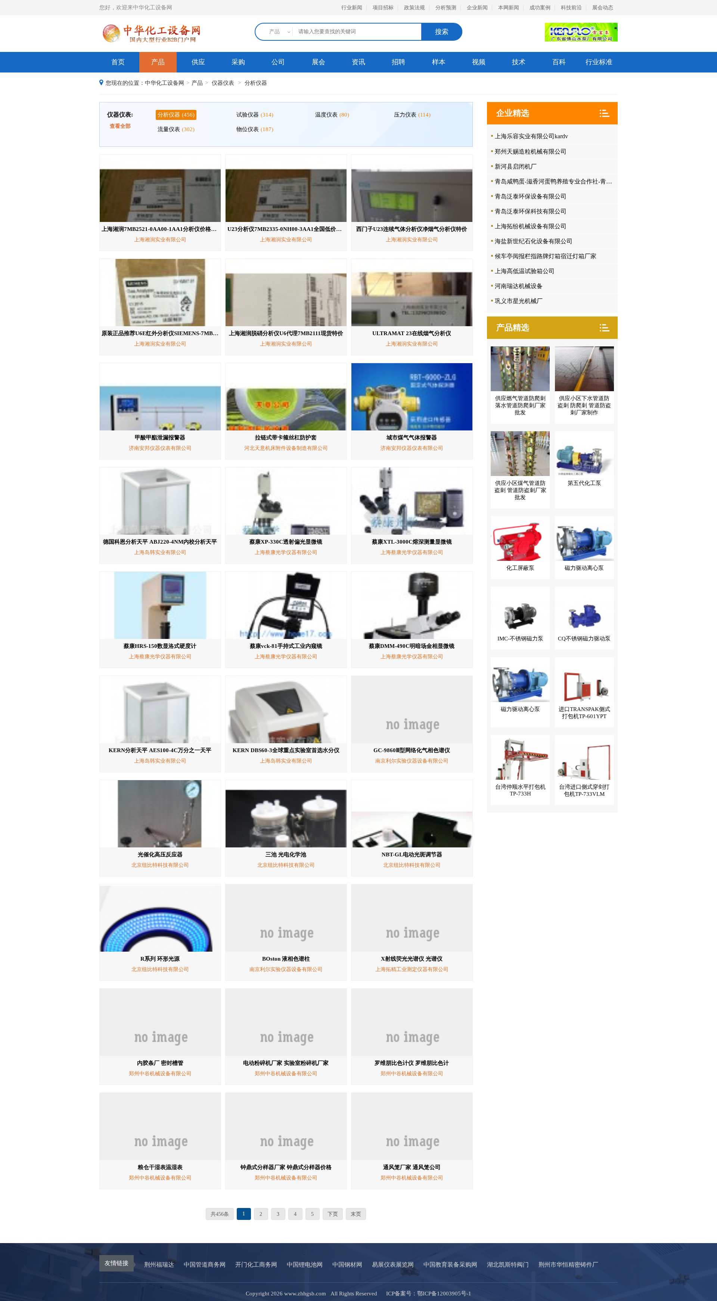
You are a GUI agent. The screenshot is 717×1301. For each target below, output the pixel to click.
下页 (333, 1214)
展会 (318, 62)
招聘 (398, 62)
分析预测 (445, 7)
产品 (158, 62)
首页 (118, 62)
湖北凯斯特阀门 (508, 1264)
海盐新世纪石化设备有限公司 (533, 241)
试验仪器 (254, 115)
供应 (198, 62)
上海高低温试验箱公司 (525, 271)
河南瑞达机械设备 (519, 286)
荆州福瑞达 (159, 1264)
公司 (278, 62)
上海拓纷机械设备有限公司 (531, 226)
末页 (356, 1214)
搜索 (441, 31)
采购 (238, 62)
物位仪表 (254, 129)
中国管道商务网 (205, 1264)
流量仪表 (176, 129)
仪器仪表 (223, 83)
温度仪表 (332, 115)
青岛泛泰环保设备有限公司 (531, 196)
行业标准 (599, 62)
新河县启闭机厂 (516, 166)
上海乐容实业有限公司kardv (531, 136)
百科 (559, 62)
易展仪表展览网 (393, 1264)
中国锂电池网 (305, 1264)
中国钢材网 (347, 1264)
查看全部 (120, 126)
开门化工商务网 (256, 1264)
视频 (478, 62)
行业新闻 (351, 7)
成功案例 (540, 7)
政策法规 (414, 7)
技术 (518, 62)
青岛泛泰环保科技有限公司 (531, 211)
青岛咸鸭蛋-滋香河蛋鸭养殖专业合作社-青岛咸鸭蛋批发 (555, 181)
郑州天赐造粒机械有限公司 (531, 151)
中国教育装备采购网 (450, 1264)
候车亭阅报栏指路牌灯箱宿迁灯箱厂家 (545, 256)
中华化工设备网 (164, 83)
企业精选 (512, 113)
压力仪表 (412, 115)
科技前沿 (571, 7)
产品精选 (512, 327)
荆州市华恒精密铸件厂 (568, 1264)
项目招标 (383, 7)
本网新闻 (508, 7)
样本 (439, 62)
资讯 (358, 62)
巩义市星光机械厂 (519, 301)
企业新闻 (477, 7)
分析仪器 (256, 83)
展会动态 (602, 7)
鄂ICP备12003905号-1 (444, 1294)
